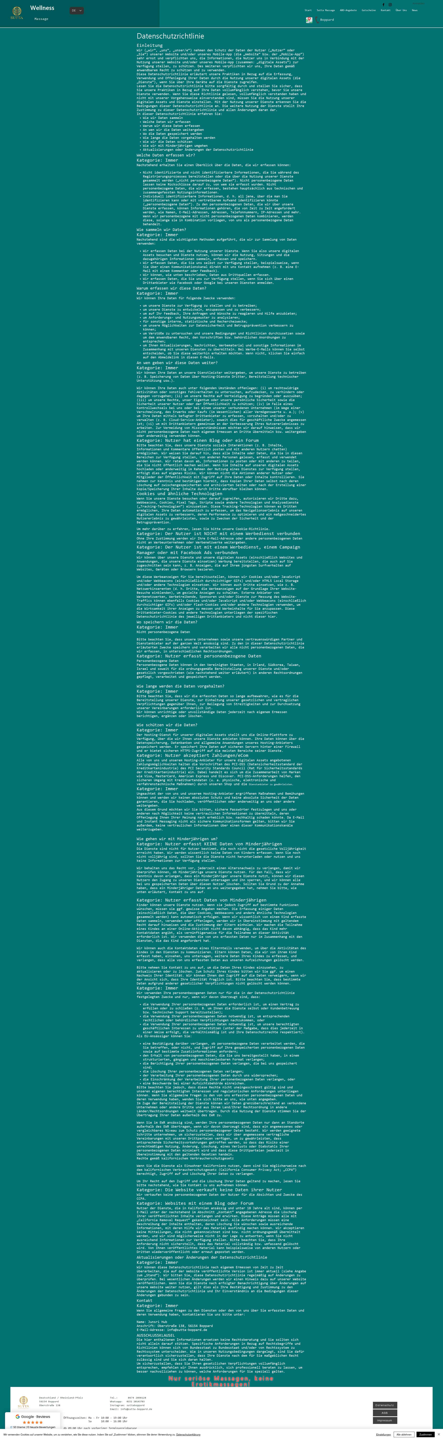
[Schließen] (439, 1434)
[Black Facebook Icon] (383, 5)
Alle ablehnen (404, 1434)
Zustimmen (425, 1434)
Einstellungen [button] (383, 1434)
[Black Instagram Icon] (390, 5)
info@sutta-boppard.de (187, 1330)
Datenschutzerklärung (188, 1434)
